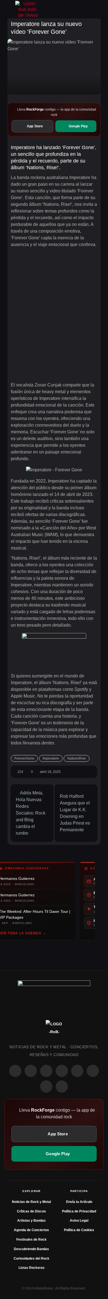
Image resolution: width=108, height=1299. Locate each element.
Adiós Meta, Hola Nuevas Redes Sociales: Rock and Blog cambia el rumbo (30, 813)
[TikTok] (62, 1071)
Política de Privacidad (79, 1211)
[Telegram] (62, 1086)
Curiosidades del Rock (31, 1258)
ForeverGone (24, 758)
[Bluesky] (46, 1086)
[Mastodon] (93, 1071)
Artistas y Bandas (31, 1220)
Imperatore (51, 758)
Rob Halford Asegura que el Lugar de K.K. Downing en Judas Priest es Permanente (75, 813)
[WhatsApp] (46, 1071)
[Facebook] (15, 1071)
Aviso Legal (79, 1220)
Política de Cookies (79, 1230)
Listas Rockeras (32, 1267)
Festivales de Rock (31, 1239)
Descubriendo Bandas (31, 1249)
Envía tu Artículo (79, 1202)
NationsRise (76, 758)
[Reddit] (77, 1071)
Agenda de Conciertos (31, 1230)
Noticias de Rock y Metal (31, 1202)
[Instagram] (31, 1071)
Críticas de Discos (31, 1211)
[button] (9, 9)
